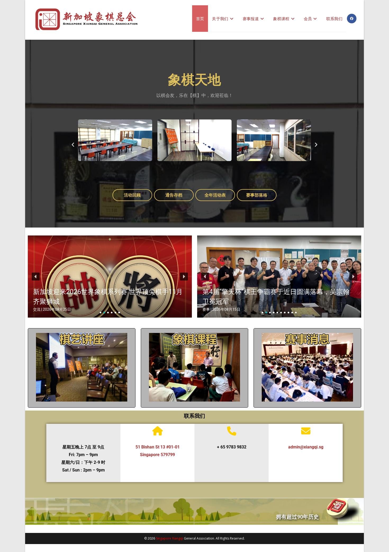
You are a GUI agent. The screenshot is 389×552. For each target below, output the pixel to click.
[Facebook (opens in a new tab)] (351, 18)
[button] (73, 144)
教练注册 (207, 376)
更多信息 (81, 376)
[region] (110, 276)
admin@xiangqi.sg (305, 446)
